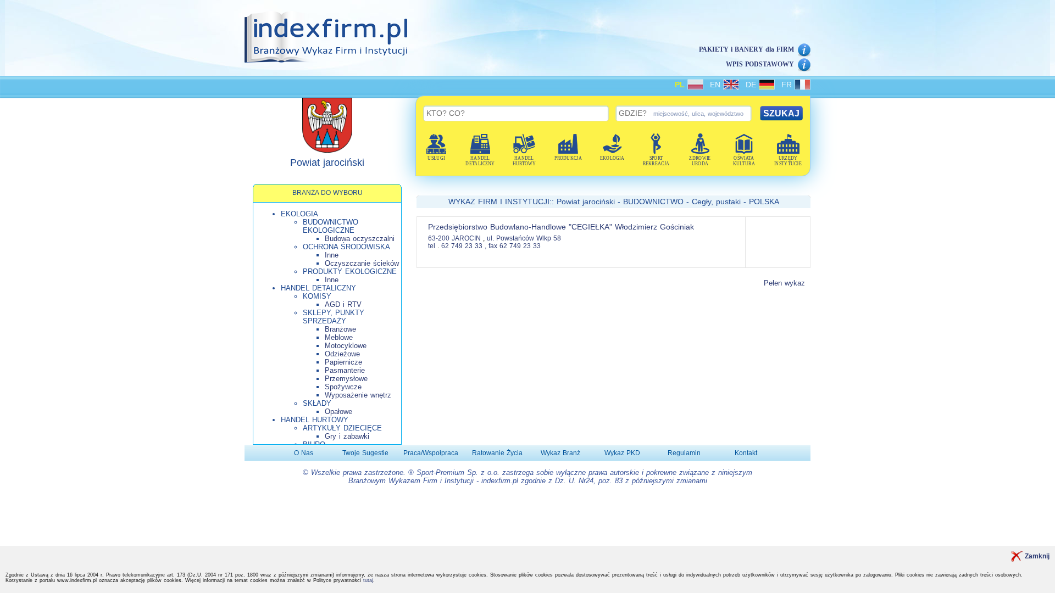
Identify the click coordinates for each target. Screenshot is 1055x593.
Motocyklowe (346, 346)
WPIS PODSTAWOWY (760, 64)
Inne (331, 255)
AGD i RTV (343, 304)
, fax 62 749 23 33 (513, 246)
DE (752, 84)
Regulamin (684, 453)
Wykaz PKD (622, 453)
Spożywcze (343, 387)
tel (431, 246)
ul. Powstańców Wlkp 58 (524, 238)
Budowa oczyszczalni (360, 238)
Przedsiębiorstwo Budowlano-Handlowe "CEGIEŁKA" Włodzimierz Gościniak (561, 226)
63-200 (438, 238)
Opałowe (338, 411)
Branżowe (340, 329)
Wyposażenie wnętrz (358, 395)
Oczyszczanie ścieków (362, 263)
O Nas (303, 453)
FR (788, 84)
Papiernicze (343, 362)
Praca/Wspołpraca (430, 453)
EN (716, 84)
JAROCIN (467, 238)
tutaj (368, 580)
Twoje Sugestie (365, 453)
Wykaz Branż (560, 453)
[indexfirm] (326, 37)
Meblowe (339, 337)
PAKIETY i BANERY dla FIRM (746, 49)
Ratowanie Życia (497, 453)
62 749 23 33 (461, 246)
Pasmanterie (345, 370)
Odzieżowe (342, 354)
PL (681, 84)
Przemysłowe (346, 378)
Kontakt (746, 453)
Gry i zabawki (347, 436)
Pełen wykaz (784, 283)
